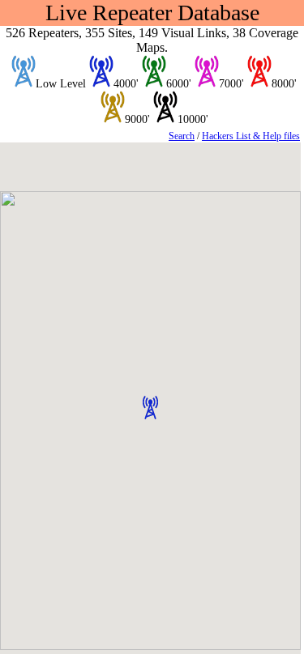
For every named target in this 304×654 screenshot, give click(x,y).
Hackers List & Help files (251, 136)
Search (182, 136)
